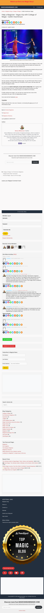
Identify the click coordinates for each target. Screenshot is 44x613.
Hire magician (6, 446)
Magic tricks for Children (8, 427)
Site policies (22, 597)
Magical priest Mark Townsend (10, 173)
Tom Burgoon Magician (8, 447)
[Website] (21, 143)
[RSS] (14, 254)
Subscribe (35, 162)
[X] (3, 22)
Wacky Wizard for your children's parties (12, 451)
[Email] (16, 22)
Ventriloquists (6, 436)
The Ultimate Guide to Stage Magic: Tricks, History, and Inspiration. (18, 461)
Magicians (5, 431)
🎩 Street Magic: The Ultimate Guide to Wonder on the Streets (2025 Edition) (20, 463)
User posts (5, 434)
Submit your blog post (7, 513)
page (16, 97)
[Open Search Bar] (34, 7)
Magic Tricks (5, 425)
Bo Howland (8, 319)
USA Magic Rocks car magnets (10, 469)
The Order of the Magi (23, 274)
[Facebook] (5, 22)
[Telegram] (12, 22)
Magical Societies (7, 429)
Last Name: (5, 359)
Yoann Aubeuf (8, 327)
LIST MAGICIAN (7, 339)
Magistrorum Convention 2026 (22, 290)
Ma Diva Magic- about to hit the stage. (12, 175)
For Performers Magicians (17, 171)
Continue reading (22, 610)
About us (4, 504)
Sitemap (4, 510)
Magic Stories (6, 424)
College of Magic (17, 11)
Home (3, 11)
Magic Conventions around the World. (11, 422)
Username (5, 218)
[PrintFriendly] (18, 22)
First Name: (5, 355)
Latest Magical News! (8, 420)
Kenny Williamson (20, 130)
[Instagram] (7, 22)
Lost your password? (6, 235)
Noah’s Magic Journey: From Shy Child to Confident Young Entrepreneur (19, 466)
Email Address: (6, 363)
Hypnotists (5, 416)
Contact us (4, 507)
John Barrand (8, 258)
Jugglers (4, 418)
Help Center (5, 516)
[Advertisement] (22, 383)
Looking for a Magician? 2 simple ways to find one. (14, 453)
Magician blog (9, 11)
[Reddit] (14, 22)
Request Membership (7, 238)
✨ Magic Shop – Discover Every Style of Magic (13, 468)
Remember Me (6, 229)
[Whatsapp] (10, 22)
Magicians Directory (7, 115)
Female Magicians (9, 110)
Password (5, 224)
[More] (21, 22)
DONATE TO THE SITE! (9, 346)
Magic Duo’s (6, 112)
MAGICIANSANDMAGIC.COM (9, 7)
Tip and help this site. (8, 568)
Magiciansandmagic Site (8, 432)
